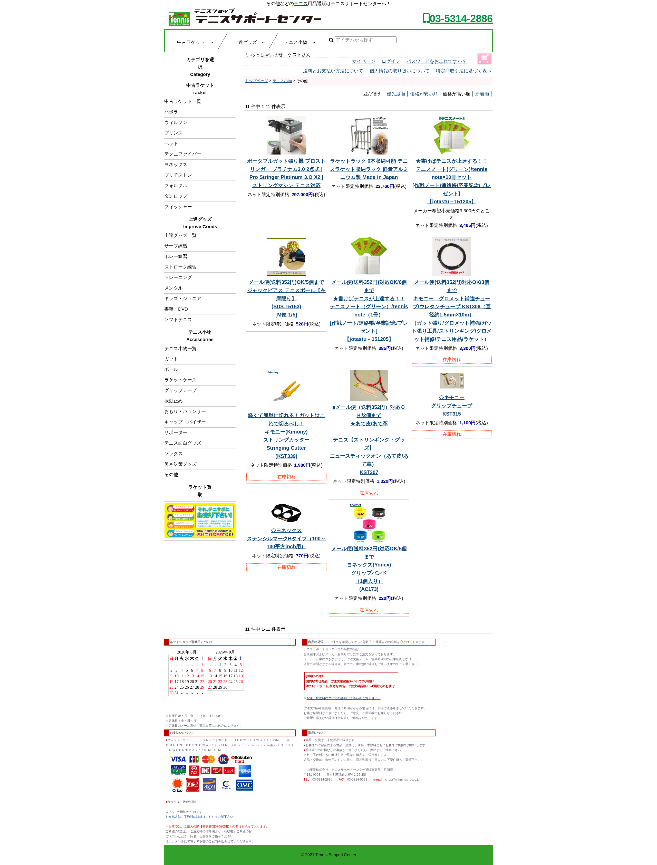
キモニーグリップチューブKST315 (451, 405)
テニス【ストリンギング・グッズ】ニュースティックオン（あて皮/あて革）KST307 (369, 439)
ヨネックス (175, 164)
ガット (171, 358)
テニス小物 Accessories (201, 336)
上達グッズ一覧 (180, 235)
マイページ (363, 61)
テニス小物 (282, 81)
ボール (171, 369)
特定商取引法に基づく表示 (463, 70)
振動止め (173, 400)
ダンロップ (175, 196)
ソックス (173, 453)
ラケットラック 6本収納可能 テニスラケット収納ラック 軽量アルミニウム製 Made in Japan (369, 169)
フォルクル (175, 185)
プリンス (173, 133)
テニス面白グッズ (182, 443)
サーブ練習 (175, 245)
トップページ (256, 81)
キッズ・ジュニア (182, 298)
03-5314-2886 (461, 18)
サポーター (175, 432)
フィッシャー (178, 206)
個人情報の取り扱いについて (400, 70)
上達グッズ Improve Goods (200, 223)
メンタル (173, 288)
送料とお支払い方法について (333, 70)
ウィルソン (175, 122)
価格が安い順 (424, 94)
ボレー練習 (175, 256)
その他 (171, 474)
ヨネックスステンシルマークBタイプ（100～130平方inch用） (286, 538)
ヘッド (171, 143)
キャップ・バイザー (185, 422)
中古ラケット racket (201, 89)
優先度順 (396, 94)
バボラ (171, 111)
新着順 (482, 94)
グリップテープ (180, 390)
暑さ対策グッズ (180, 464)
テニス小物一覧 (180, 348)
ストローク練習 (180, 267)
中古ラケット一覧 (182, 101)
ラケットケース (180, 379)
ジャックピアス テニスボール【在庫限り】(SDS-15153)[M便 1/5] (286, 298)
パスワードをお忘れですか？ (437, 61)
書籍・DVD (176, 309)
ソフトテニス (178, 319)
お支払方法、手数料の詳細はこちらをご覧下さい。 (201, 817)
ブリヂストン (178, 175)
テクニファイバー (182, 154)
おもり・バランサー (185, 411)
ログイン (391, 61)
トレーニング (178, 277)
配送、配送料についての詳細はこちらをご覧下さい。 (344, 698)
